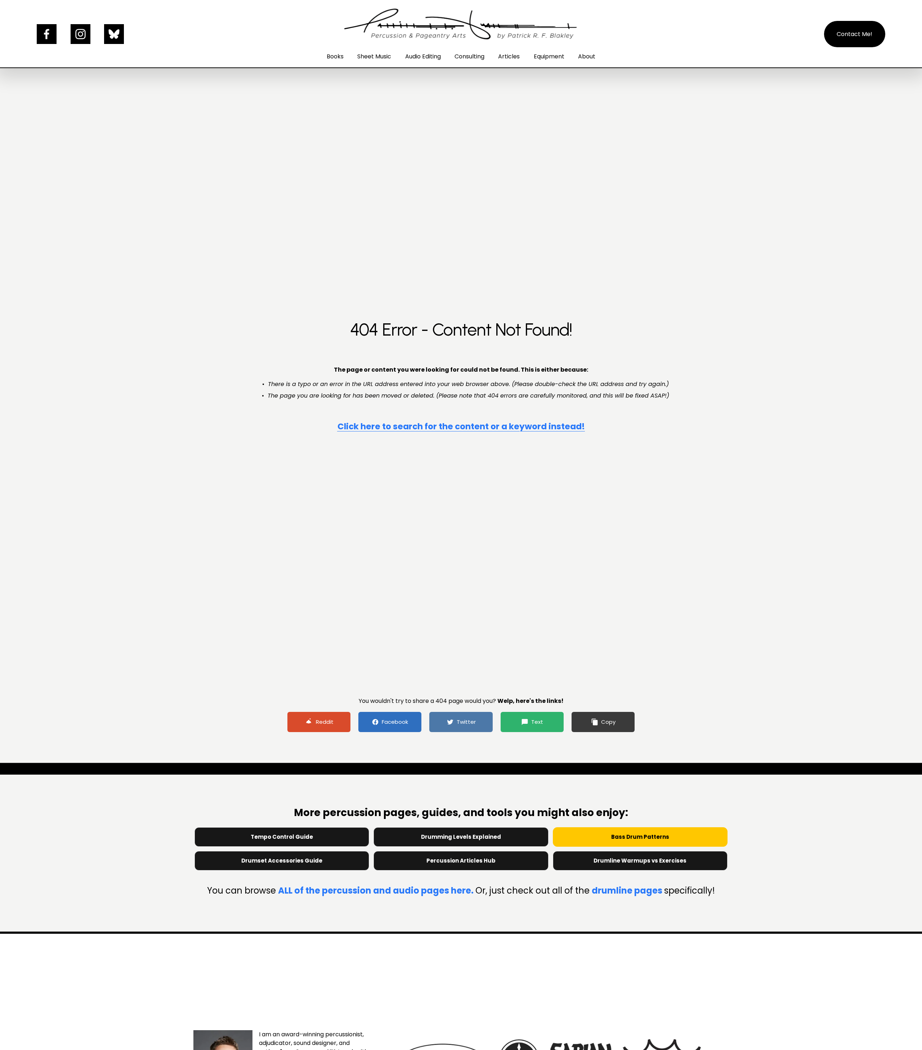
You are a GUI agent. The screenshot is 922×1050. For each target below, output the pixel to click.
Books (335, 56)
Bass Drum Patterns (640, 837)
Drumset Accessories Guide (281, 860)
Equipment (549, 56)
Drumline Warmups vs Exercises (640, 860)
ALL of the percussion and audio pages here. (376, 890)
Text (537, 722)
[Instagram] (80, 34)
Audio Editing (423, 56)
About (586, 56)
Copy (608, 722)
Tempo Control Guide (282, 837)
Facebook (395, 722)
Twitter (466, 722)
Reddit (325, 722)
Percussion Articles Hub (461, 860)
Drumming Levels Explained (461, 837)
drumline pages (628, 890)
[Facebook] (47, 34)
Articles (509, 56)
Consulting (469, 56)
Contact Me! (854, 34)
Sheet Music (374, 56)
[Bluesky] (114, 34)
